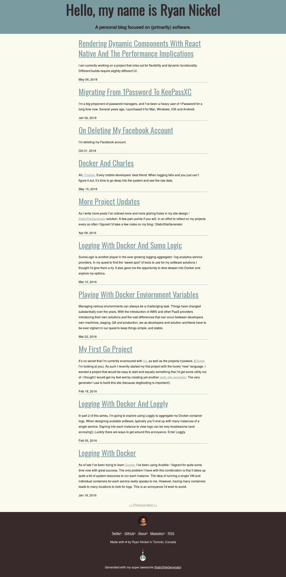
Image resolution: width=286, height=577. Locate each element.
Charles (89, 175)
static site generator (173, 377)
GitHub (129, 533)
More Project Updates (109, 201)
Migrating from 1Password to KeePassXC (135, 91)
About (142, 533)
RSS (171, 533)
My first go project (105, 348)
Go (145, 361)
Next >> (151, 505)
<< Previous (137, 505)
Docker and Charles (106, 163)
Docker (200, 361)
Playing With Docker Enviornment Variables (138, 294)
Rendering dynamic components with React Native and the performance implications (140, 48)
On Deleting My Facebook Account (126, 130)
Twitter (116, 533)
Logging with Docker (107, 452)
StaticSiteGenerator (92, 218)
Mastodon (157, 533)
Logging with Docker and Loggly (123, 403)
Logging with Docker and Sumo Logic (130, 245)
